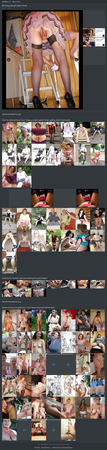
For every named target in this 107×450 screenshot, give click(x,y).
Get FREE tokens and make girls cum (99, 31)
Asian (6, 1)
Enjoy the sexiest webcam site (99, 40)
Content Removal (46, 447)
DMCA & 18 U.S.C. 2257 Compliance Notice (62, 447)
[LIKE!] (2, 8)
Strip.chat (98, 35)
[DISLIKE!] (9, 8)
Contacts (38, 447)
